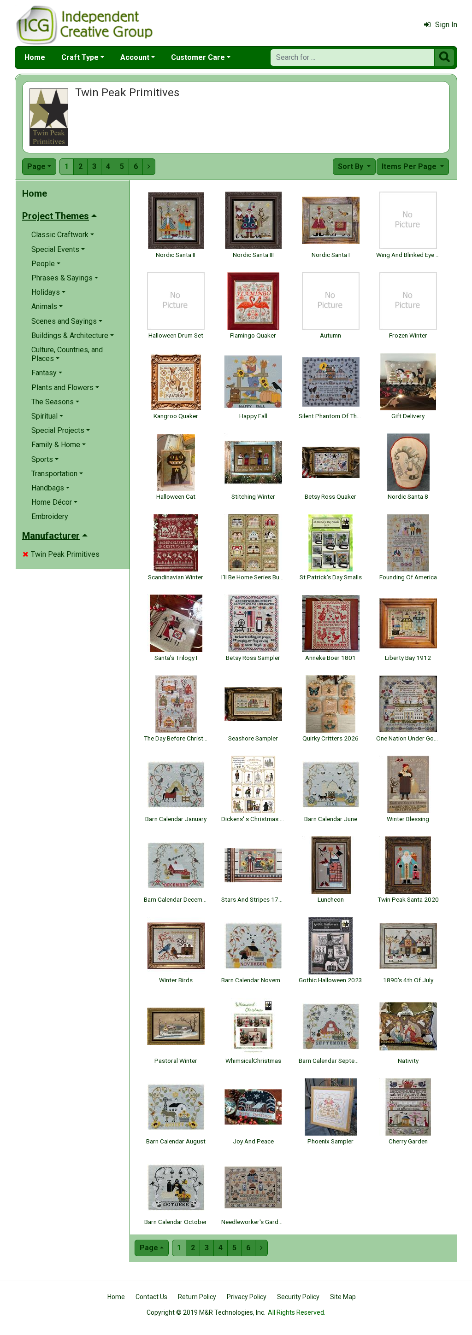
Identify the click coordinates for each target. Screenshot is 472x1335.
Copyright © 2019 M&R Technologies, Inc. (206, 1312)
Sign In (446, 24)
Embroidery (49, 516)
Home (34, 57)
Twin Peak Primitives (61, 554)
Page (36, 166)
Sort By (351, 166)
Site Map (343, 1296)
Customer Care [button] (198, 57)
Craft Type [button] (80, 57)
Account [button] (134, 57)
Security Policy (298, 1296)
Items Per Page (410, 166)
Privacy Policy (246, 1296)
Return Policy (197, 1296)
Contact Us (151, 1296)
